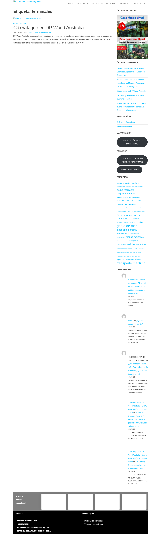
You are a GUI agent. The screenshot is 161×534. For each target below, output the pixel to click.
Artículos (97, 4)
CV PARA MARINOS (129, 169)
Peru (139, 252)
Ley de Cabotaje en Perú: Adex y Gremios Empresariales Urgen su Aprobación (131, 71)
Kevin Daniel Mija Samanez (39, 32)
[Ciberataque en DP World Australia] (28, 18)
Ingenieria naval (123, 233)
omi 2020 (141, 248)
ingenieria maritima (127, 229)
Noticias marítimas (20, 23)
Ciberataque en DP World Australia (48, 27)
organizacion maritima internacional (127, 252)
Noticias (110, 4)
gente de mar (127, 226)
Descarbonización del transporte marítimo (129, 217)
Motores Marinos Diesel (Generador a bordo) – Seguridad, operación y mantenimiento (137, 286)
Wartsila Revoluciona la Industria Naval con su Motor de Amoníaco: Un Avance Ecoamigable (131, 83)
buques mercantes (124, 197)
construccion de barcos (123, 208)
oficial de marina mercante (124, 248)
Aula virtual (140, 4)
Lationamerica (121, 237)
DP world (119, 222)
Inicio (71, 4)
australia (128, 186)
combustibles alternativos (126, 204)
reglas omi (121, 260)
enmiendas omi (140, 222)
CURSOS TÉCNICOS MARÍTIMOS (132, 142)
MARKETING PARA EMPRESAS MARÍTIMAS (132, 160)
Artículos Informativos (126, 122)
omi (135, 248)
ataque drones (121, 186)
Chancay (134, 201)
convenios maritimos (137, 208)
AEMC (130, 321)
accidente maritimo (124, 183)
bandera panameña (137, 186)
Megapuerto (120, 241)
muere (126, 241)
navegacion (133, 241)
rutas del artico (130, 259)
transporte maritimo (131, 263)
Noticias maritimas (136, 244)
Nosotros (82, 4)
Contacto (124, 4)
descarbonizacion (139, 211)
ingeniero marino (134, 233)
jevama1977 (133, 280)
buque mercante (125, 190)
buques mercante (126, 193)
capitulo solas (136, 197)
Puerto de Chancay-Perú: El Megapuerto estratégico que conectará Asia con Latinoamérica (131, 106)
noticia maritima (121, 244)
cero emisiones (124, 200)
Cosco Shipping (121, 211)
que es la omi (136, 256)
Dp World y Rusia (128, 222)
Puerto (129, 256)
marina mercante (135, 237)
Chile (139, 201)
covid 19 (130, 211)
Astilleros (136, 183)
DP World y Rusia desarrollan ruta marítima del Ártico (137, 465)
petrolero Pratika (121, 256)
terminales (138, 259)
